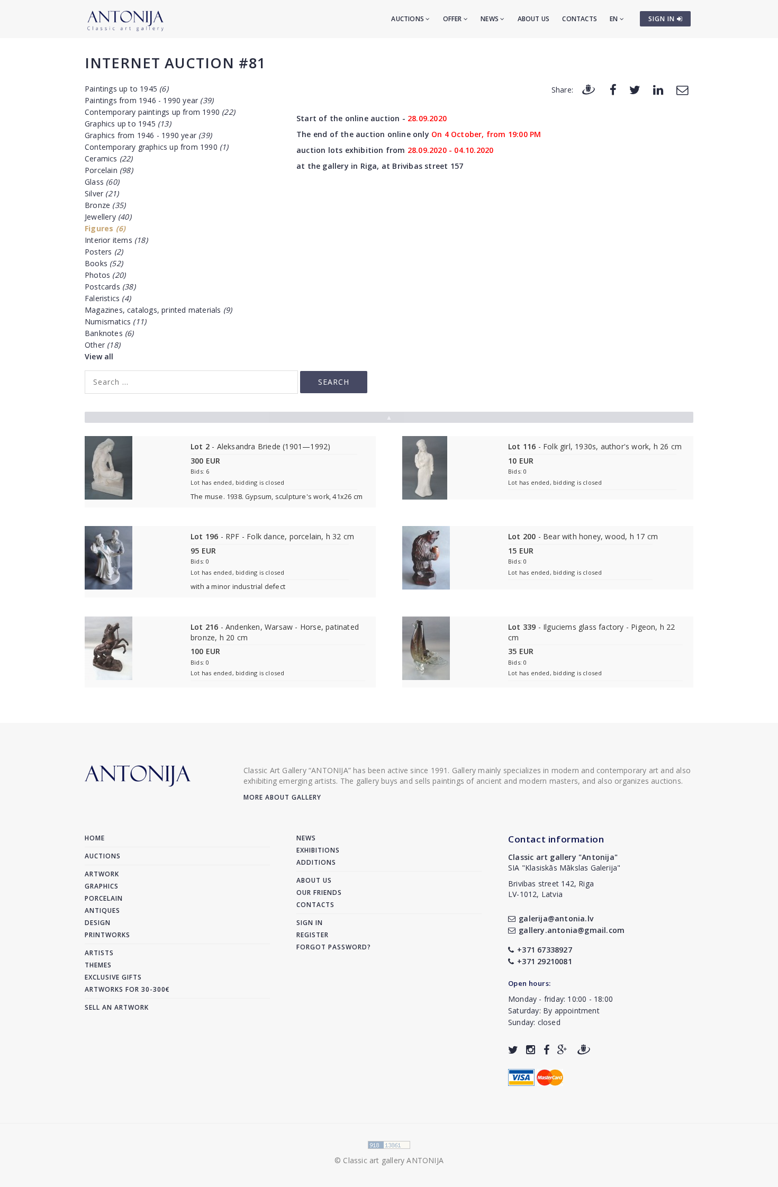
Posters (104, 252)
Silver (102, 193)
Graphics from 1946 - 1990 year (148, 135)
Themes (98, 965)
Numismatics (115, 321)
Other (102, 345)
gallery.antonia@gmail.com (572, 930)
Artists (99, 952)
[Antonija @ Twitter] (513, 1050)
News (490, 18)
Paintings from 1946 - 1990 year (149, 100)
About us (534, 18)
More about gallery (282, 797)
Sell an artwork (117, 1007)
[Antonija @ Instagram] (530, 1050)
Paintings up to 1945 (126, 89)
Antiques (102, 910)
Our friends (319, 892)
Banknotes (109, 333)
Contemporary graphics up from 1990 (157, 147)
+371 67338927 (544, 950)
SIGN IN (662, 18)
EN (615, 18)
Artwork (102, 873)
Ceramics (109, 158)
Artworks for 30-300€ (127, 989)
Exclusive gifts (113, 977)
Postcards (110, 287)
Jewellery (108, 217)
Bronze (105, 205)
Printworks (107, 934)
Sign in (309, 922)
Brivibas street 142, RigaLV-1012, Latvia (551, 888)
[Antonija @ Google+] (562, 1050)
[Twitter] (634, 89)
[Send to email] (682, 89)
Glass (102, 182)
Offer (453, 18)
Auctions (408, 18)
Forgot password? (333, 947)
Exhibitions (318, 850)
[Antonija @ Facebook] (546, 1050)
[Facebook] (613, 89)
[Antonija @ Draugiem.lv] (584, 1050)
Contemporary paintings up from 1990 (160, 112)
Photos (105, 275)
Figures (105, 228)
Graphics (102, 886)
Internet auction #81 (175, 63)
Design (98, 922)
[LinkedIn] (658, 89)
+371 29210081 (544, 961)
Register (312, 934)
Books (104, 263)
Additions (316, 862)
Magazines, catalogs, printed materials (158, 310)
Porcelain (109, 170)
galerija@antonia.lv (556, 918)
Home (95, 837)
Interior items (116, 240)
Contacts (579, 18)
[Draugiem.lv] (588, 89)
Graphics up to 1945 (128, 124)
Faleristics (108, 298)
